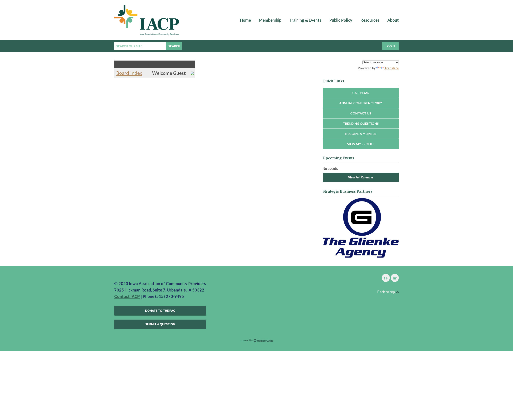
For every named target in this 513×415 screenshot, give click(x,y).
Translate (391, 68)
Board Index (129, 73)
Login (390, 46)
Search (174, 46)
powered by (247, 340)
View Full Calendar (360, 177)
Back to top (386, 291)
